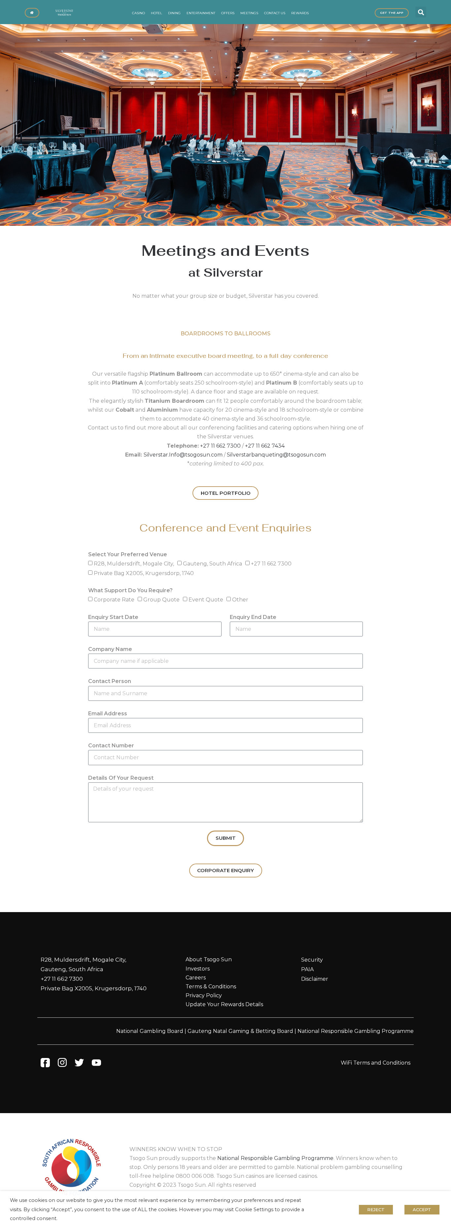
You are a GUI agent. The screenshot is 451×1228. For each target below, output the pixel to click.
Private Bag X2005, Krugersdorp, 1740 (144, 573)
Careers (196, 977)
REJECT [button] (376, 1209)
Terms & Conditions (211, 986)
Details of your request (121, 778)
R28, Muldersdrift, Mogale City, (134, 564)
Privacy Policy (204, 995)
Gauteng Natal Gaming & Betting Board (240, 1031)
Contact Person (109, 681)
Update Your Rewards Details (224, 1004)
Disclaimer (314, 979)
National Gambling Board (149, 1031)
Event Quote (206, 600)
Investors (198, 969)
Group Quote (161, 600)
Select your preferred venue (127, 554)
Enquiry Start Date (113, 617)
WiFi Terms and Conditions (375, 1063)
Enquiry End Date (253, 617)
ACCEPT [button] (422, 1209)
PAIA (307, 969)
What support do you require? (130, 590)
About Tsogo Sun (209, 959)
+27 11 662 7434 (265, 446)
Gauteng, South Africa (212, 564)
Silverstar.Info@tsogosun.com (183, 455)
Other (240, 600)
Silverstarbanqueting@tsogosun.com (276, 455)
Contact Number (111, 745)
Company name (110, 649)
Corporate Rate (114, 600)
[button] (420, 12)
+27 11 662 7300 (220, 446)
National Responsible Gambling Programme (355, 1031)
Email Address (107, 713)
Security (312, 960)
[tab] (225, 333)
